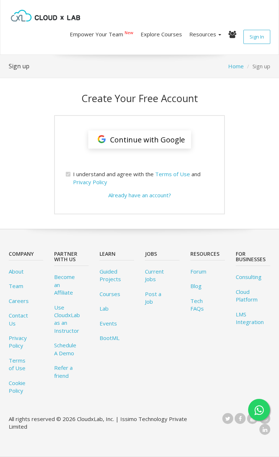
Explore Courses (161, 34)
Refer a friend (63, 371)
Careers (19, 300)
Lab (104, 308)
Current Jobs (154, 275)
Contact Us (18, 319)
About (16, 271)
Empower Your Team (101, 34)
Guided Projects (110, 275)
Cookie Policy (17, 386)
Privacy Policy (90, 182)
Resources (203, 34)
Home (236, 66)
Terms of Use (172, 174)
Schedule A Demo (65, 348)
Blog (196, 286)
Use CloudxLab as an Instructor (67, 319)
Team (16, 286)
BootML (110, 337)
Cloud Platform (247, 295)
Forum (198, 271)
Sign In (257, 36)
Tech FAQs (197, 304)
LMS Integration (250, 318)
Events (108, 323)
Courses (110, 294)
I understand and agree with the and (137, 177)
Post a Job (153, 297)
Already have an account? (139, 195)
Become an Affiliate (64, 284)
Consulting (249, 276)
